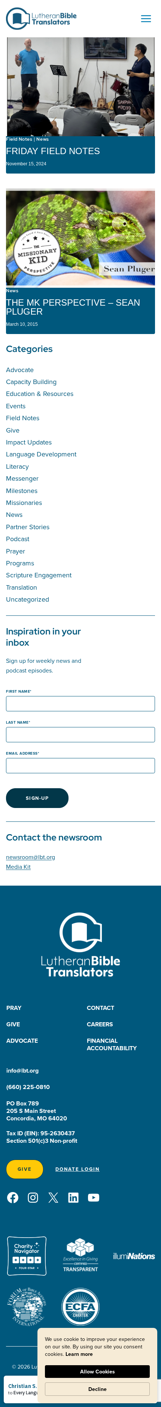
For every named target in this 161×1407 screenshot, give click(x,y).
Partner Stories (27, 526)
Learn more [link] (79, 1354)
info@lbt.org (22, 1070)
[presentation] (80, 86)
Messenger (22, 478)
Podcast (17, 538)
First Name (18, 691)
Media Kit (18, 866)
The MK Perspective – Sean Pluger (73, 306)
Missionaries (24, 502)
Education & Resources (39, 393)
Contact (100, 1008)
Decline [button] (97, 1389)
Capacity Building (31, 381)
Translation (21, 587)
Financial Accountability (112, 1044)
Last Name (17, 722)
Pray (13, 1008)
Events (15, 406)
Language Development (41, 454)
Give (12, 430)
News (42, 139)
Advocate (20, 369)
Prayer (15, 551)
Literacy (17, 466)
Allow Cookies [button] (97, 1371)
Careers (100, 1024)
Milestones (21, 490)
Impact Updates (29, 442)
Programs (20, 563)
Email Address (22, 753)
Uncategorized (27, 599)
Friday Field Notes (53, 151)
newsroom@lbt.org (30, 857)
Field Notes (19, 139)
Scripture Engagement (39, 575)
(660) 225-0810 (28, 1087)
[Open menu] (146, 18)
